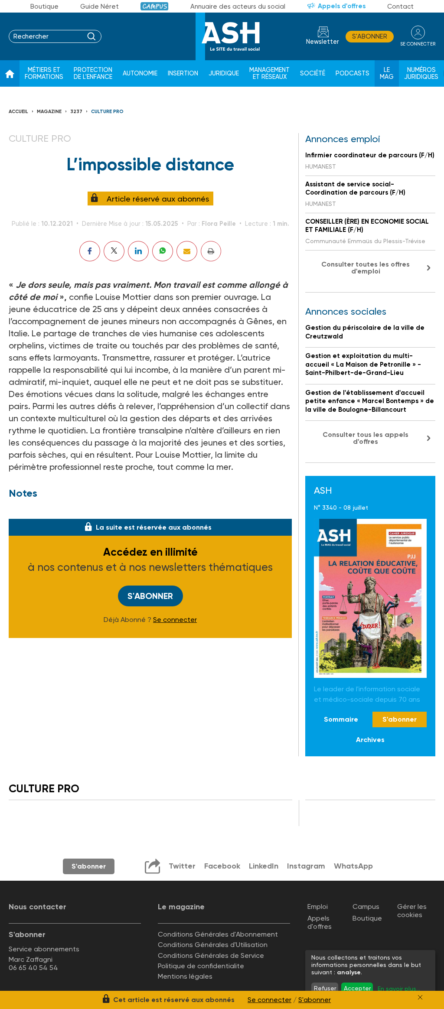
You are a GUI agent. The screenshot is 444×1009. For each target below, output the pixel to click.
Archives (370, 740)
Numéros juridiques (421, 73)
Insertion (183, 73)
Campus (154, 6)
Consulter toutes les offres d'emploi (365, 267)
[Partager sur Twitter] (114, 251)
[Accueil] (9, 73)
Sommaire (341, 719)
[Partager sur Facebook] (89, 251)
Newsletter (322, 42)
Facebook (222, 866)
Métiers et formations (44, 73)
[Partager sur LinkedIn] (138, 251)
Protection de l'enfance (93, 73)
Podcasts (352, 73)
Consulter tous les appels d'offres (365, 438)
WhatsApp (353, 866)
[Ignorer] (420, 997)
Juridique (224, 73)
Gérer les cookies (412, 910)
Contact (400, 6)
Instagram (306, 866)
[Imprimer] (211, 251)
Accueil (18, 111)
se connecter (417, 44)
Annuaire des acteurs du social (237, 6)
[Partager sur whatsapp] (162, 251)
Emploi (317, 906)
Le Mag (387, 73)
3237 (76, 111)
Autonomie (140, 73)
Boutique (44, 6)
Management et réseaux (269, 73)
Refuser (325, 988)
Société (312, 73)
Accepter (357, 988)
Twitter (182, 866)
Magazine (49, 111)
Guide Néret (99, 6)
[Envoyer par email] (186, 251)
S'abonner (369, 36)
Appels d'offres (342, 6)
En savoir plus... (399, 988)
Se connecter (175, 620)
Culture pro (107, 111)
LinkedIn (263, 866)
